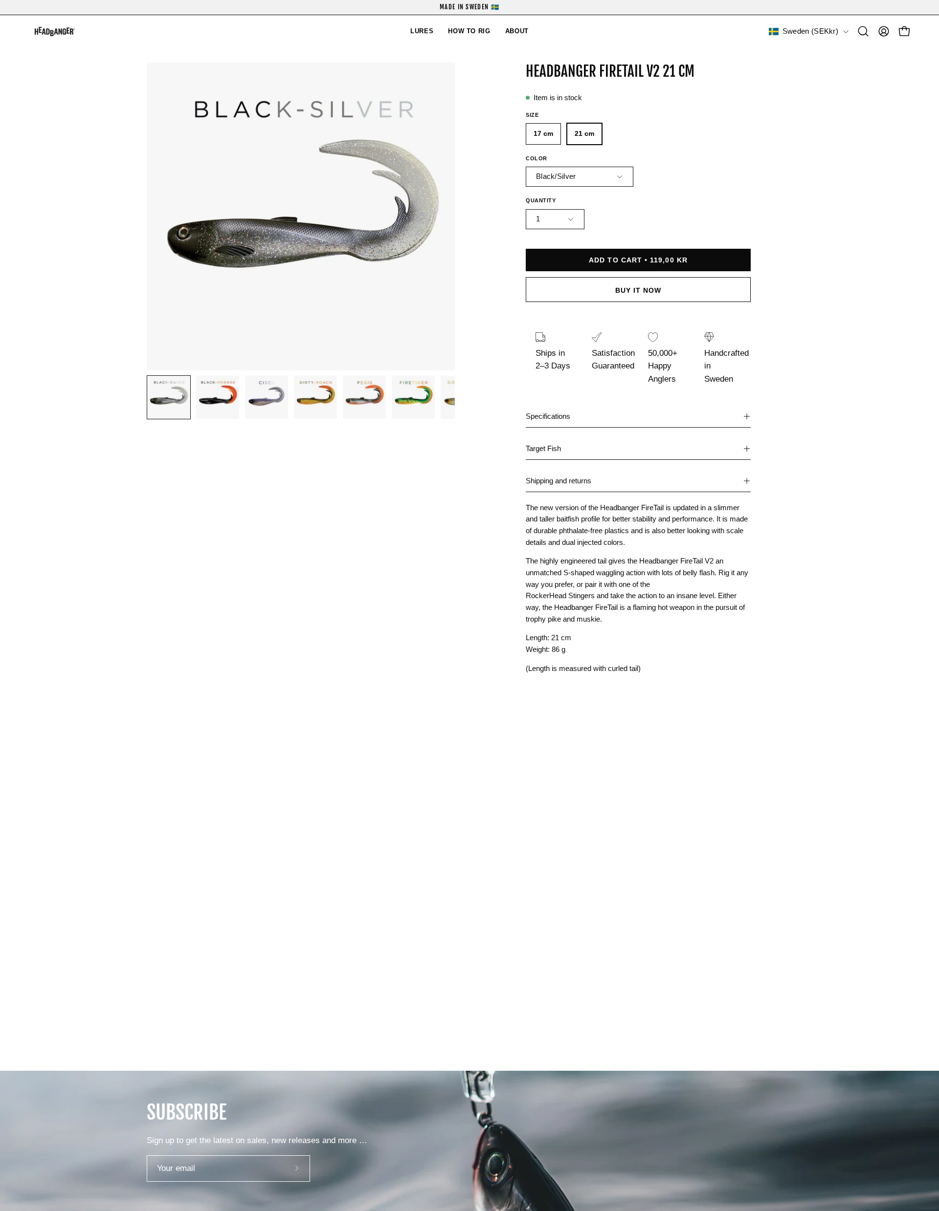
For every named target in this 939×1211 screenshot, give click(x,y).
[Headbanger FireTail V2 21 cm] (169, 397)
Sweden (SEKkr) (810, 31)
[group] (469, 7)
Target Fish (543, 448)
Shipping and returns (558, 480)
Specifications (548, 416)
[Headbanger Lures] (68, 31)
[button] (422, 31)
